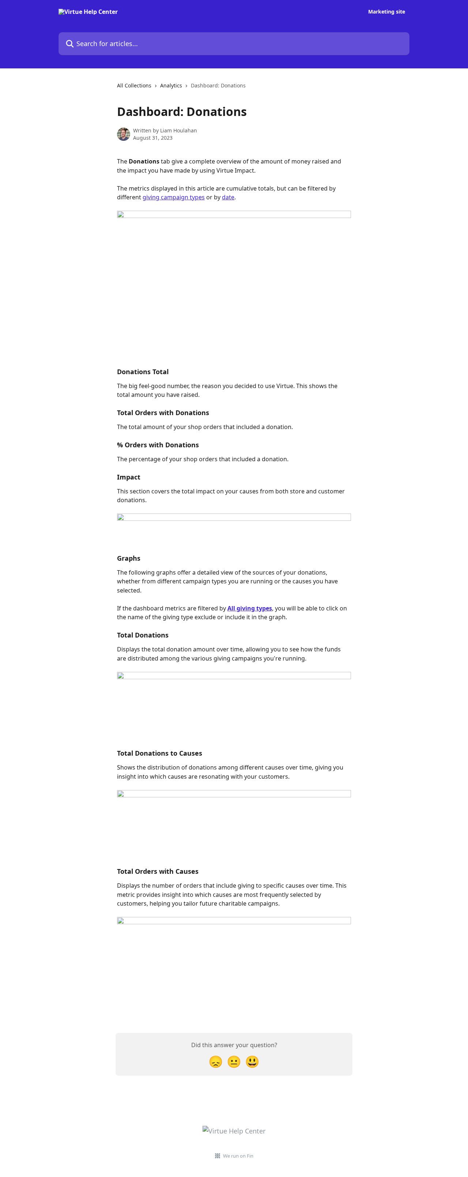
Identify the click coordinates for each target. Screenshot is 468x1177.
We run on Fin (238, 1155)
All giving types (249, 608)
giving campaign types (174, 197)
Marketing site (386, 11)
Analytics (171, 85)
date (228, 197)
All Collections (134, 85)
